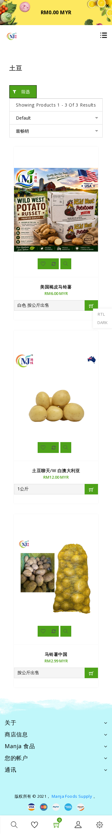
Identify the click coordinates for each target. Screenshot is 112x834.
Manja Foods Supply (72, 796)
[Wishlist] (43, 263)
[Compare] (54, 263)
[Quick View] (65, 263)
